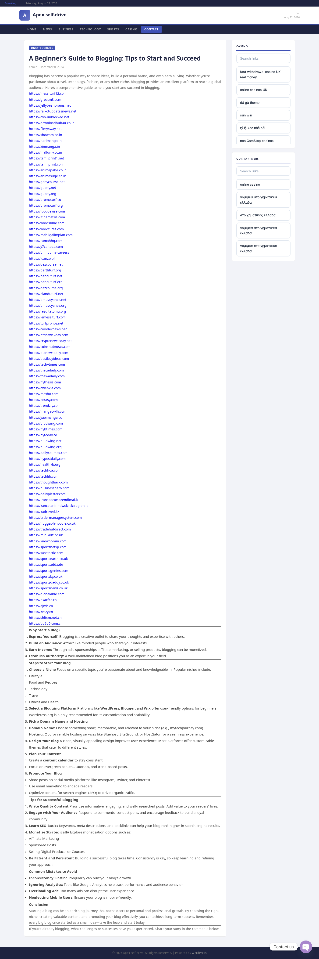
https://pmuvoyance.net (47, 299)
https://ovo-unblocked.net (49, 117)
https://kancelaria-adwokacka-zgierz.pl (59, 505)
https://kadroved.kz (44, 511)
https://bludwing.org (45, 447)
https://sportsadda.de (46, 564)
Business (65, 29)
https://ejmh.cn (41, 606)
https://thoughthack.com (48, 482)
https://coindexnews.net (48, 329)
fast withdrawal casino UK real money (260, 74)
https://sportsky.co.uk (45, 576)
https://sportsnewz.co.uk (48, 588)
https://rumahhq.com (46, 240)
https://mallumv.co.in (45, 152)
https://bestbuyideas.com (49, 358)
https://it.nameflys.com (47, 217)
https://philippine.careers (49, 252)
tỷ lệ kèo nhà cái (252, 128)
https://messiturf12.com (48, 93)
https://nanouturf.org (46, 282)
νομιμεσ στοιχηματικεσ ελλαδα (258, 199)
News (47, 29)
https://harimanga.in (45, 140)
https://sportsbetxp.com (48, 547)
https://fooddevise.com (47, 211)
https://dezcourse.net (46, 264)
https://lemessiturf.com (47, 317)
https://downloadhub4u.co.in (51, 123)
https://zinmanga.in (44, 146)
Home (31, 29)
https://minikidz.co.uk (46, 535)
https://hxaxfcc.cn (43, 600)
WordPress (199, 953)
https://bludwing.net (45, 441)
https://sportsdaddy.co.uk (49, 582)
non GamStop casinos (257, 141)
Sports (113, 29)
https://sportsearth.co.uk (48, 558)
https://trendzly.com (44, 405)
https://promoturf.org (46, 205)
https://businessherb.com (49, 488)
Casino (131, 29)
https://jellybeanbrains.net (50, 105)
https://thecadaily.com (46, 370)
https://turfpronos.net (46, 323)
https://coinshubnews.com (50, 346)
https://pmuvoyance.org (48, 305)
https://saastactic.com (46, 553)
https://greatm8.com (45, 99)
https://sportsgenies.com (48, 570)
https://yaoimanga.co (45, 417)
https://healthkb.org (44, 464)
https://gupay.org (42, 193)
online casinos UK (253, 90)
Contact (151, 29)
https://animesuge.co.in (47, 176)
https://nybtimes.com (45, 429)
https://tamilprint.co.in (46, 164)
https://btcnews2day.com (48, 335)
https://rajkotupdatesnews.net (52, 111)
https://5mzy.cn (41, 611)
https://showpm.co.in (45, 135)
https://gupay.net (42, 187)
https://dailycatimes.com (48, 453)
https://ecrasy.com (43, 399)
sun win (246, 115)
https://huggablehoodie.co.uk (52, 523)
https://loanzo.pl (42, 258)
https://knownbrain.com (48, 541)
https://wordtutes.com (46, 229)
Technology (90, 29)
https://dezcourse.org (46, 288)
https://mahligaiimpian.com (51, 235)
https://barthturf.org (45, 270)
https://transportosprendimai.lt (53, 500)
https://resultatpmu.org (47, 311)
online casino (250, 184)
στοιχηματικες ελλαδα (258, 215)
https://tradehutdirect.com (50, 529)
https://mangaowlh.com (47, 411)
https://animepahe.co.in (48, 170)
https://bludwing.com (46, 423)
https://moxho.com (43, 394)
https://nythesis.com (45, 382)
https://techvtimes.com (47, 364)
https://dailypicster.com (47, 494)
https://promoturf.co (45, 199)
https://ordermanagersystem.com (55, 517)
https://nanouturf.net (45, 276)
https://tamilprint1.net (46, 158)
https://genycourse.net (47, 182)
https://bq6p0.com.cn (46, 623)
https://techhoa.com (44, 470)
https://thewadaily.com (47, 376)
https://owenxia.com (45, 388)
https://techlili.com (43, 476)
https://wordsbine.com (46, 223)
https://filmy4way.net (45, 128)
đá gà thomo (249, 103)
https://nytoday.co (43, 435)
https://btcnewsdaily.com (48, 352)
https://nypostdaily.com (47, 458)
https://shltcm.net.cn (45, 617)
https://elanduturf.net (46, 294)
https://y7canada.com (46, 246)
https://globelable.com (46, 594)
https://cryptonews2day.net (50, 341)
